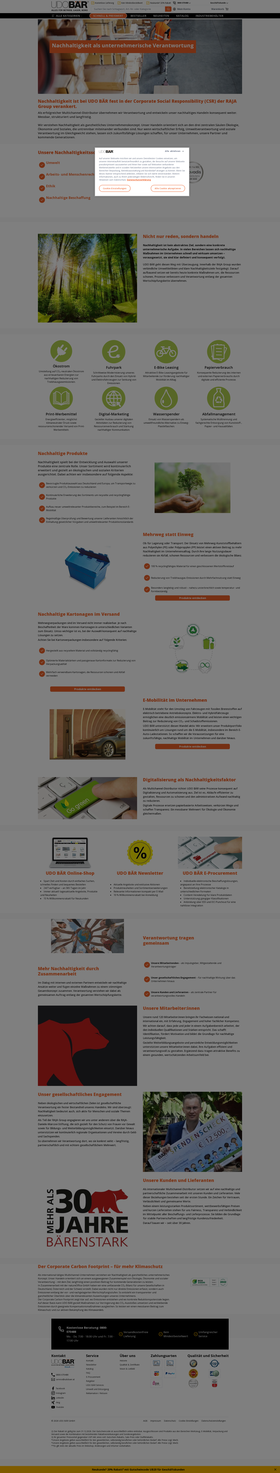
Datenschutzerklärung (139, 179)
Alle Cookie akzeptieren (168, 188)
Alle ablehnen (173, 151)
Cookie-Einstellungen (115, 188)
